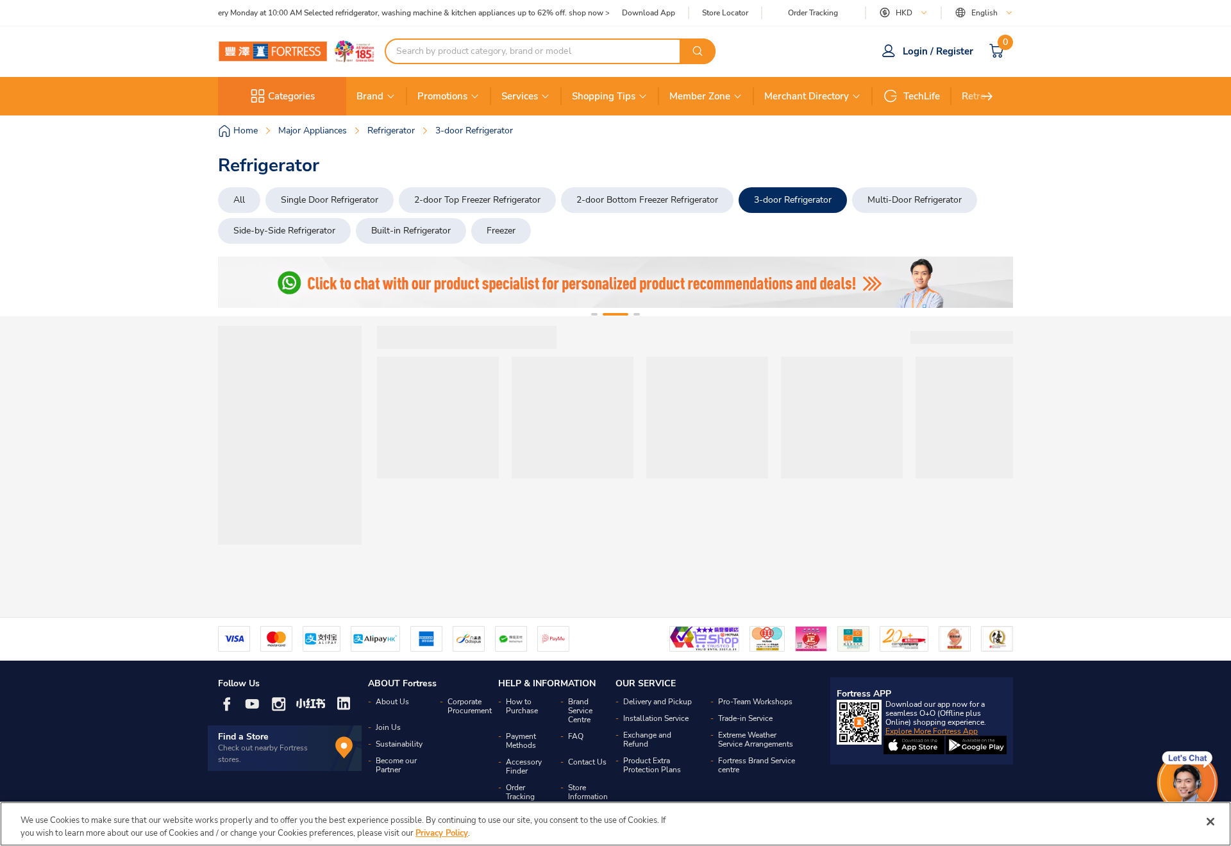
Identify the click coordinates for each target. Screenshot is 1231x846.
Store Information (588, 792)
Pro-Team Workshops (755, 702)
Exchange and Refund (647, 739)
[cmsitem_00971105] (615, 282)
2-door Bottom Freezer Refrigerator (647, 200)
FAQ (575, 736)
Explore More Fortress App (931, 731)
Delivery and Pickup (657, 702)
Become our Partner (396, 765)
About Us (392, 702)
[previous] (239, 282)
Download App (648, 13)
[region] (615, 824)
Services (519, 96)
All (239, 200)
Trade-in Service (745, 718)
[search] (698, 51)
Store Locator (725, 13)
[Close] (1210, 822)
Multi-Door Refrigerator (914, 200)
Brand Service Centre (580, 711)
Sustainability (399, 744)
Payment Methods (521, 740)
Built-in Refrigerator (411, 230)
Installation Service (656, 718)
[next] (987, 96)
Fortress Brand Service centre (756, 765)
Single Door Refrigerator (329, 200)
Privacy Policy (441, 832)
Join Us (388, 727)
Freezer (501, 230)
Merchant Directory (806, 96)
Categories (291, 96)
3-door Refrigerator (793, 200)
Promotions (442, 96)
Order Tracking (813, 13)
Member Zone (699, 96)
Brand (369, 96)
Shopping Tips (603, 96)
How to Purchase (522, 706)
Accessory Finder (524, 766)
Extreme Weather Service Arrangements (755, 739)
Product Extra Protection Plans (652, 765)
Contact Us (587, 762)
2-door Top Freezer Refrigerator (477, 200)
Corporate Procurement (470, 706)
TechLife (921, 96)
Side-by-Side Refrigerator (284, 230)
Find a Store (243, 737)
